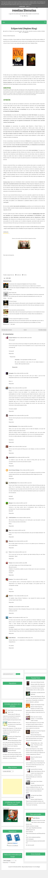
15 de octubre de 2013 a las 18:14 (25, 426)
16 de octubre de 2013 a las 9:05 (21, 541)
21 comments (25, 32)
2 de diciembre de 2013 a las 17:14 (20, 617)
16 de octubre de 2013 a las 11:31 (19, 552)
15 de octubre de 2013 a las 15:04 (24, 337)
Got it (28, 6)
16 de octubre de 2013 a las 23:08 (19, 562)
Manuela (11, 541)
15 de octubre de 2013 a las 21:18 (24, 482)
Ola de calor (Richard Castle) (37, 682)
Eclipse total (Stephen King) (24, 28)
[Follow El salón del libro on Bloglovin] (12, 843)
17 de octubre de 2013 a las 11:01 (21, 595)
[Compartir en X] (8, 278)
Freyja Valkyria (13, 337)
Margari (11, 503)
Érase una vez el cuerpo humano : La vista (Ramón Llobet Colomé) (37, 718)
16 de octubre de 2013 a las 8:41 (23, 517)
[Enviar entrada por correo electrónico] (4, 278)
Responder (11, 353)
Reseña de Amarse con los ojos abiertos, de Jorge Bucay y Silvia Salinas (14, 724)
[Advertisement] (12, 786)
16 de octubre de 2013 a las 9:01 (18, 530)
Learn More (22, 6)
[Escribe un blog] (7, 278)
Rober (10, 387)
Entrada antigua (42, 329)
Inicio (25, 329)
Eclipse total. (27, 74)
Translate (13, 862)
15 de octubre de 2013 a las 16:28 (21, 373)
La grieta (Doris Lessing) (36, 769)
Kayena (11, 579)
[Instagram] (25, 16)
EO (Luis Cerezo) (12, 301)
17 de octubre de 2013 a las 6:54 (20, 579)
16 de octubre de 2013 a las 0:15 (20, 503)
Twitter (25, 274)
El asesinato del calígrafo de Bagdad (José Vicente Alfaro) (22, 284)
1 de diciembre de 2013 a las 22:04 (21, 606)
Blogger (38, 866)
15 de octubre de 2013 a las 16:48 (19, 387)
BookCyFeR (11, 457)
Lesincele (11, 415)
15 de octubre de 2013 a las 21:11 (27, 470)
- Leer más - (9, 289)
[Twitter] (23, 16)
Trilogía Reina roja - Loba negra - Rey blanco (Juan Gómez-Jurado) (37, 744)
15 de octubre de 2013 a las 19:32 (22, 457)
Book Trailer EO (12, 292)
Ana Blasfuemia (13, 482)
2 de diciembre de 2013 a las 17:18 (25, 637)
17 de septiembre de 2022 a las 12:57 (28, 359)
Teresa (10, 562)
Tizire (10, 552)
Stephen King (6, 182)
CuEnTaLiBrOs (12, 517)
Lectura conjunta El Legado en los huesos (18, 318)
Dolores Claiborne (7, 82)
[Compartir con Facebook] (9, 278)
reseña (39, 31)
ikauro (10, 617)
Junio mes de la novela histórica (16, 310)
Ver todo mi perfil (30, 845)
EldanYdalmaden (13, 426)
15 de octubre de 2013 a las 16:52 (21, 415)
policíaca (35, 31)
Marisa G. (11, 595)
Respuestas (12, 356)
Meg (10, 530)
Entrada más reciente (7, 329)
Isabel (10, 446)
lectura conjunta (29, 31)
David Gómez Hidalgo (14, 470)
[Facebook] (21, 16)
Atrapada (11, 373)
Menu (4, 22)
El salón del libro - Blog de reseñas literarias (24, 8)
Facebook (18, 274)
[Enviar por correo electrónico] (6, 278)
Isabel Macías (12, 637)
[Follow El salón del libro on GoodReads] (12, 845)
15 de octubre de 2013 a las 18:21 (19, 446)
